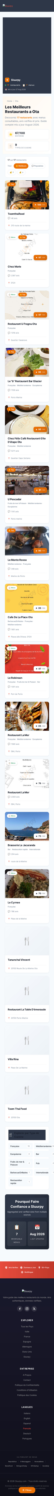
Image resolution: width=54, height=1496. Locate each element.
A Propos (27, 1375)
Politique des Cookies (27, 1395)
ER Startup (35, 1466)
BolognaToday (21, 1466)
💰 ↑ (12, 172)
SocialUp (46, 1466)
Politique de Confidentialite (27, 1385)
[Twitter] (34, 1309)
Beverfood (9, 1466)
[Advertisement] (27, 47)
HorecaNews (39, 1462)
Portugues (27, 1438)
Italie (27, 1331)
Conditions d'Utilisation (27, 1390)
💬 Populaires (37, 166)
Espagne (27, 1341)
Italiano (27, 1413)
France (27, 1336)
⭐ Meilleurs (21, 166)
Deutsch (27, 1433)
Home (9, 101)
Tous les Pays (27, 1326)
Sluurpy (27, 1357)
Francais (27, 1428)
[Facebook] (20, 1309)
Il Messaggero (25, 1462)
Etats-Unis (27, 1351)
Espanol (27, 1423)
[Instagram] (27, 1309)
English (27, 1418)
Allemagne (27, 1346)
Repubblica (12, 1462)
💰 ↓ (21, 172)
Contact (27, 1380)
